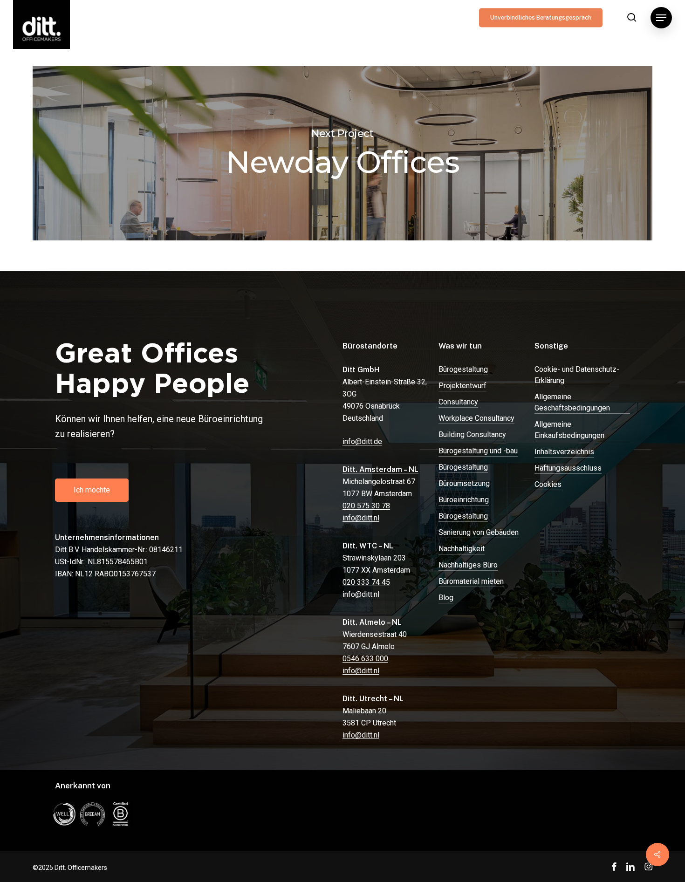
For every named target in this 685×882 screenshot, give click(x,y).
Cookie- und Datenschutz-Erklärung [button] (576, 375)
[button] (661, 17)
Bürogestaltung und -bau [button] (478, 450)
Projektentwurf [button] (462, 385)
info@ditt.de (362, 441)
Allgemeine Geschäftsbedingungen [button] (572, 402)
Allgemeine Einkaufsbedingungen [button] (569, 430)
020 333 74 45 (366, 582)
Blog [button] (445, 597)
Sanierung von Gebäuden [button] (478, 532)
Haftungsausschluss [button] (568, 468)
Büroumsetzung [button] (464, 483)
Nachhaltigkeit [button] (461, 548)
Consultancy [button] (458, 401)
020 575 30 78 (366, 505)
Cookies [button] (548, 484)
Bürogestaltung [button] (463, 369)
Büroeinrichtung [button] (463, 499)
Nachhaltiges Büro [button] (468, 565)
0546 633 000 (365, 658)
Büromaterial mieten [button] (471, 581)
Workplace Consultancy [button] (476, 418)
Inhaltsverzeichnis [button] (564, 451)
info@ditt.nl (360, 517)
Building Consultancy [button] (472, 434)
